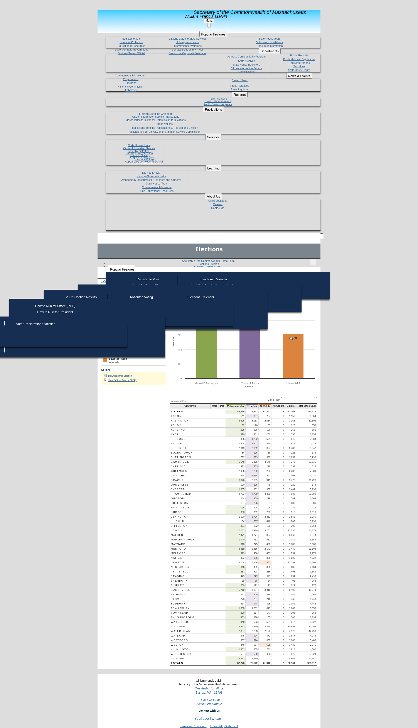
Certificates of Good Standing (143, 163)
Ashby (176, 425)
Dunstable (180, 484)
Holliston (180, 503)
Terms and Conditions (193, 726)
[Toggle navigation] (313, 262)
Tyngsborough (184, 617)
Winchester (181, 654)
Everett (178, 489)
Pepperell (179, 571)
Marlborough (183, 539)
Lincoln (177, 521)
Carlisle (178, 466)
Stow (175, 599)
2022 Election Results (81, 297)
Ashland (178, 429)
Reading (178, 576)
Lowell (177, 530)
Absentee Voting (141, 297)
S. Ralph (265, 406)
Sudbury (178, 603)
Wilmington (181, 649)
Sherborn (179, 580)
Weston (177, 644)
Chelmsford (181, 471)
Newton (177, 562)
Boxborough (182, 452)
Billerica (179, 448)
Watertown (180, 631)
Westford (179, 640)
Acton (176, 416)
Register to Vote (148, 279)
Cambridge (180, 462)
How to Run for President (55, 312)
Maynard (178, 544)
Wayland (178, 635)
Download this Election (120, 375)
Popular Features (122, 269)
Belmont (178, 443)
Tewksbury (180, 608)
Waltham (178, 626)
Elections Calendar (214, 279)
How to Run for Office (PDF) (55, 306)
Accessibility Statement (224, 726)
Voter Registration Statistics (35, 324)
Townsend (179, 612)
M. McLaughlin (235, 406)
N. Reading (180, 567)
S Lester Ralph (118, 358)
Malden (177, 535)
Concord (179, 475)
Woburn (177, 658)
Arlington (180, 420)
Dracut (177, 480)
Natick (176, 558)
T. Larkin (252, 406)
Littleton (179, 526)
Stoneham (179, 594)
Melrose (178, 553)
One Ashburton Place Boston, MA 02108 (209, 690)
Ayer (175, 434)
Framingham (181, 494)
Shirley (177, 585)
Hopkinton (180, 507)
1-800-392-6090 (209, 700)
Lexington (180, 516)
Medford (178, 548)
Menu (209, 20)
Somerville (180, 590)
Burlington (181, 457)
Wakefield (179, 622)
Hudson (177, 512)
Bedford (178, 439)
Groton (177, 498)
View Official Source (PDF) (122, 380)
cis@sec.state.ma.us (209, 704)
